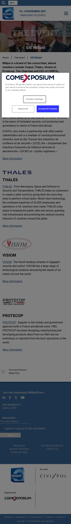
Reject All (23, 109)
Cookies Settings (34, 99)
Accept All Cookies (47, 109)
